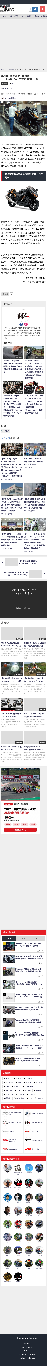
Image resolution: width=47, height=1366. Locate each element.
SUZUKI (13, 83)
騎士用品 (28, 1090)
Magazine (21, 5)
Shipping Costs (27, 1347)
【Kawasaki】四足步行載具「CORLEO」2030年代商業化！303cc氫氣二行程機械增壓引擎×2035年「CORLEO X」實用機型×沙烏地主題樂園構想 (29, 983)
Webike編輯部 (10, 98)
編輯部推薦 (20, 1098)
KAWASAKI (9, 1094)
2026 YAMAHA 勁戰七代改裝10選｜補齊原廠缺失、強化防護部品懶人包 (29, 957)
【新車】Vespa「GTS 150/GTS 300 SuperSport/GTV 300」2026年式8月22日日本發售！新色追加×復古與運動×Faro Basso (29, 996)
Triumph (29, 1078)
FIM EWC (38, 1090)
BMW (7, 1086)
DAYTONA (32, 1094)
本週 (23, 938)
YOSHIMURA (29, 1086)
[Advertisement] (23, 43)
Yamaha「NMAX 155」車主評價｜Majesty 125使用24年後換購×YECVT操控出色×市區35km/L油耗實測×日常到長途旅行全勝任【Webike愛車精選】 (29, 945)
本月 (37, 938)
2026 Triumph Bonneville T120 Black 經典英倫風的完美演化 (28, 1059)
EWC (30, 1098)
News (13, 5)
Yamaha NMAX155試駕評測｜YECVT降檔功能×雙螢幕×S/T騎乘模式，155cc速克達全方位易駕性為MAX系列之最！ (29, 1021)
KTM (18, 1090)
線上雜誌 (14, 16)
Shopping (5, 5)
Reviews (40, 5)
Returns (27, 1351)
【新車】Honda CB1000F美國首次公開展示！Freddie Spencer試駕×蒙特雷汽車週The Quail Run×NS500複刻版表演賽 (29, 1047)
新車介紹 (17, 1086)
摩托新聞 (4, 83)
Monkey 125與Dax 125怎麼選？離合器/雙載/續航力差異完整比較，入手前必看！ (29, 1008)
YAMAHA (8, 1090)
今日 (9, 938)
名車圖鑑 (39, 1082)
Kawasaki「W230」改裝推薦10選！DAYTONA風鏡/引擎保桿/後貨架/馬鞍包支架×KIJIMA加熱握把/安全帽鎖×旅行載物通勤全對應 (29, 1034)
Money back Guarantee (27, 1354)
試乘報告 (8, 1098)
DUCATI (40, 1098)
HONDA (28, 1082)
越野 (19, 1082)
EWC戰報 (26, 16)
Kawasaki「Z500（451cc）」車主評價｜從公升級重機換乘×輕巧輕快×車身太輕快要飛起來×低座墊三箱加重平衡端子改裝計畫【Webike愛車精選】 (29, 970)
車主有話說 (9, 1082)
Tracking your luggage (27, 1358)
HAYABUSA (7, 88)
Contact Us (27, 1343)
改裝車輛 (21, 1094)
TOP (4, 16)
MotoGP (8, 1078)
